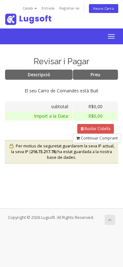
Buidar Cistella (97, 128)
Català (28, 8)
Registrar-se (69, 8)
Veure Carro (103, 8)
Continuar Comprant (99, 138)
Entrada (48, 8)
